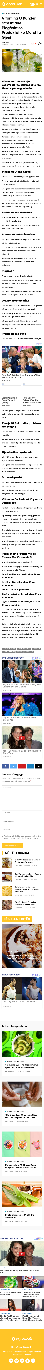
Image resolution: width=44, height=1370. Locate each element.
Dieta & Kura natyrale (12, 13)
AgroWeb (5, 42)
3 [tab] (38, 927)
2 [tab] (37, 927)
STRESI (20, 651)
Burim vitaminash (9, 648)
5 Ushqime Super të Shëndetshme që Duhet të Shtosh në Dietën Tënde (21, 1066)
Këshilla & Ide (13, 951)
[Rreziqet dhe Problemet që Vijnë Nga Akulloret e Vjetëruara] (22, 946)
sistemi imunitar (9, 651)
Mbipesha (37, 648)
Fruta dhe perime (24, 648)
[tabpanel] (22, 946)
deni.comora (10, 1071)
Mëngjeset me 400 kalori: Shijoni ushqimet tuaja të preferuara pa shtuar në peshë (20, 1166)
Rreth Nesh (16, 1347)
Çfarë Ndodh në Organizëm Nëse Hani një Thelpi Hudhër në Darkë (21, 1116)
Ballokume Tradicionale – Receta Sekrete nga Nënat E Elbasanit (28, 889)
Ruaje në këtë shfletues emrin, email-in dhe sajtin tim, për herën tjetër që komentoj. (22, 837)
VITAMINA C (29, 651)
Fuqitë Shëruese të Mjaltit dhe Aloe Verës (19, 1216)
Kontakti (27, 1347)
